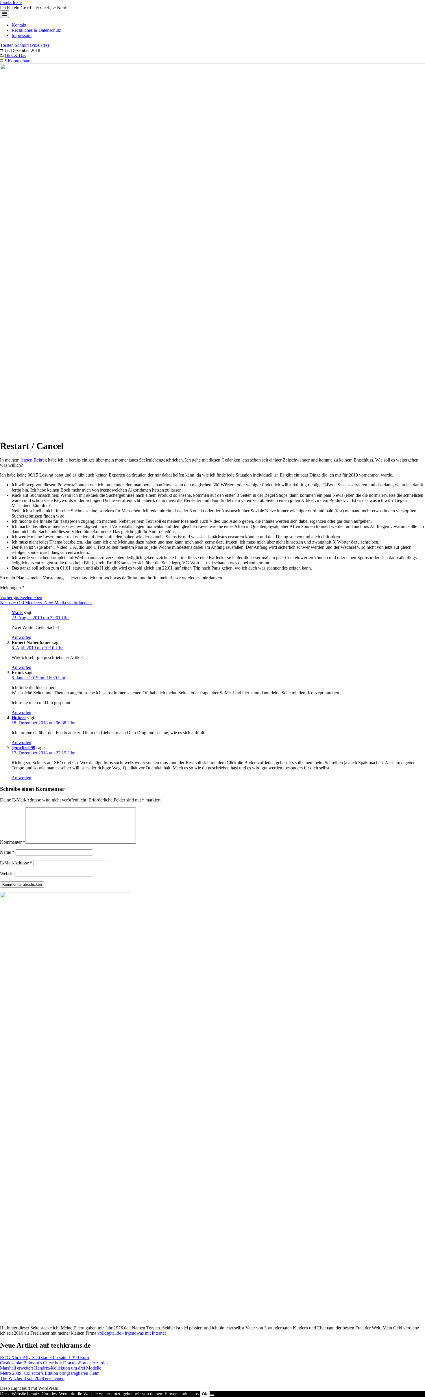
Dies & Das (15, 55)
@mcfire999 (23, 747)
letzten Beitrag (34, 459)
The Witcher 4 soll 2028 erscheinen (32, 1378)
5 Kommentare (18, 60)
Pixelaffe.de (11, 2)
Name (7, 852)
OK (205, 1394)
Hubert (19, 717)
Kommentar (12, 842)
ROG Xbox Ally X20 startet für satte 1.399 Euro (44, 1357)
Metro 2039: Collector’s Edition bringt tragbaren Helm (49, 1373)
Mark (17, 612)
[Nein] (212, 1395)
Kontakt (19, 25)
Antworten (21, 637)
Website (7, 873)
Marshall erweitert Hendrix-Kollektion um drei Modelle (50, 1368)
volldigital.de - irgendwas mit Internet (131, 1333)
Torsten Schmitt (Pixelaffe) (24, 45)
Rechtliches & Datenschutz (36, 30)
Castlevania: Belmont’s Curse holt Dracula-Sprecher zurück (54, 1362)
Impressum (22, 35)
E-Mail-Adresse (16, 862)
